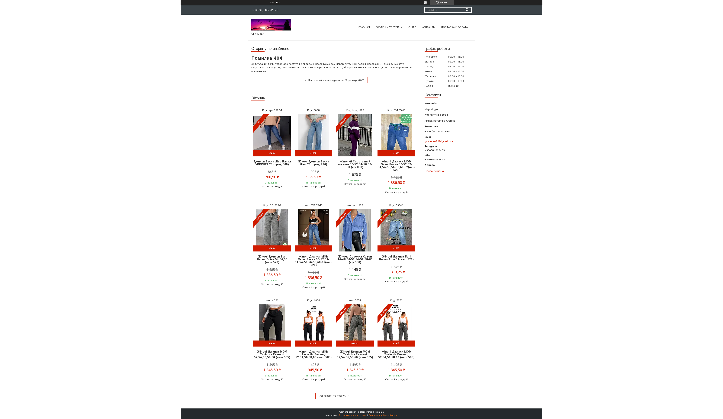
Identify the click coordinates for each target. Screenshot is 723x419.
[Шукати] (467, 10)
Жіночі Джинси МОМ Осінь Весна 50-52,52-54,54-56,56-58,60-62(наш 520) (396, 165)
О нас (412, 27)
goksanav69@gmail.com (439, 141)
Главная (364, 27)
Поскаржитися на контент (353, 415)
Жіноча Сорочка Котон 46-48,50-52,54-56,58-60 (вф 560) (354, 259)
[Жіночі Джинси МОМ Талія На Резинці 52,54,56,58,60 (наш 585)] (272, 325)
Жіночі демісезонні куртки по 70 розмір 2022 (335, 80)
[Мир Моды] (271, 25)
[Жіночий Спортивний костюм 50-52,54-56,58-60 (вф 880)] (355, 135)
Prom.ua (379, 412)
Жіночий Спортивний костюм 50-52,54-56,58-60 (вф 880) (355, 164)
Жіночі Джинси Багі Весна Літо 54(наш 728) (396, 258)
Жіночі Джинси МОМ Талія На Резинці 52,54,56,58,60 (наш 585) (272, 354)
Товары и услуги (387, 27)
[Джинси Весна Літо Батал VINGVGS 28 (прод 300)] (272, 135)
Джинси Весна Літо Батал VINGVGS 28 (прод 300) (272, 163)
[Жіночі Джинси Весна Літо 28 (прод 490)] (313, 135)
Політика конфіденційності (383, 415)
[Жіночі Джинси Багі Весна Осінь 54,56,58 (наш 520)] (272, 230)
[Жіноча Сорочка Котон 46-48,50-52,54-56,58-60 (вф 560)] (355, 230)
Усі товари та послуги (332, 396)
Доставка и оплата (454, 27)
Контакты (428, 27)
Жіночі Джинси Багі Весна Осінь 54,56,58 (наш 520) (272, 259)
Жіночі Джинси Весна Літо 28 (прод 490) (313, 163)
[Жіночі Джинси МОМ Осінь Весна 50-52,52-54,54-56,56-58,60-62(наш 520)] (396, 135)
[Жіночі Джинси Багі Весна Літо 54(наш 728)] (396, 230)
